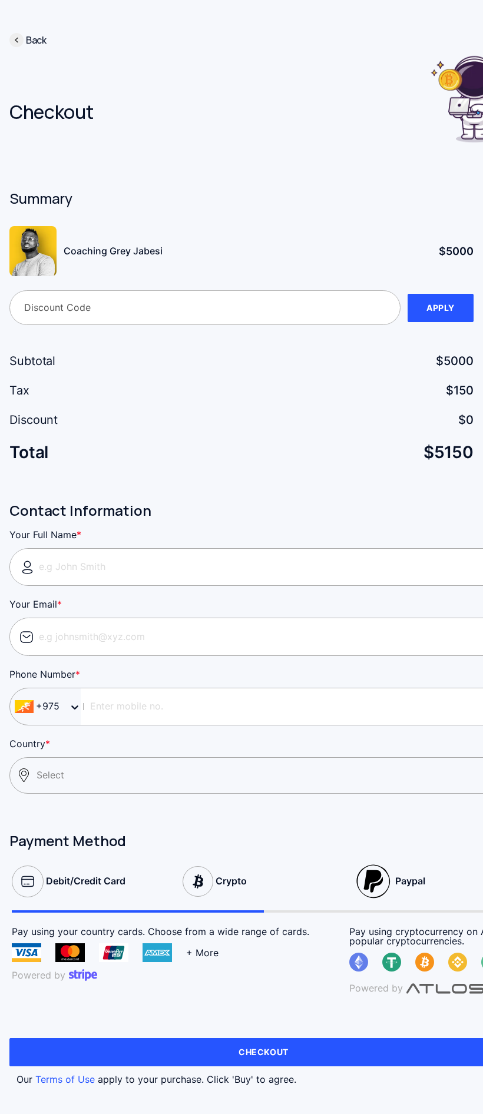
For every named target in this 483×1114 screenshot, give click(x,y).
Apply (440, 308)
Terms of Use (65, 1079)
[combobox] (62, 706)
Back (36, 40)
